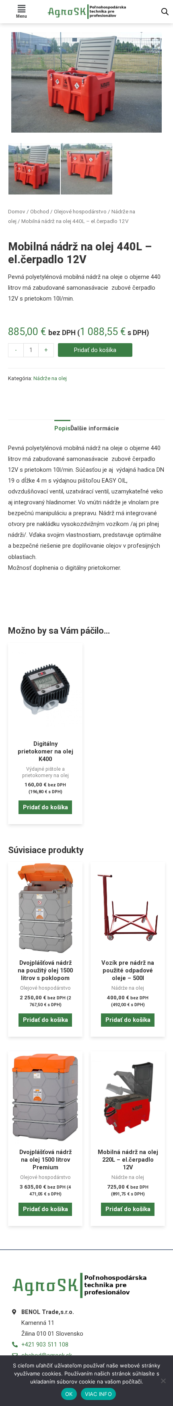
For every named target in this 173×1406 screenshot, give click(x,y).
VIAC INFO (98, 1394)
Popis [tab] (62, 428)
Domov (16, 212)
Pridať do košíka (95, 350)
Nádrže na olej (50, 378)
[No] (163, 1381)
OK (69, 1394)
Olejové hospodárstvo (80, 212)
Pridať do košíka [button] (45, 807)
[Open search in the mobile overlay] (165, 11)
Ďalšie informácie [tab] (94, 428)
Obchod (39, 212)
